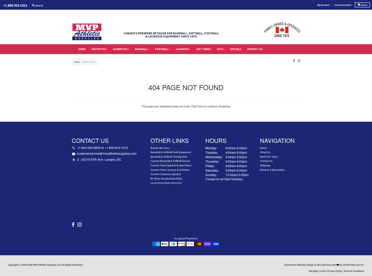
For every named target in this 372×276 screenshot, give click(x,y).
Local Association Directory (166, 183)
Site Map (313, 271)
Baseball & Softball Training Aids (169, 156)
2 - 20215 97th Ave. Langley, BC (99, 159)
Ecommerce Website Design (299, 264)
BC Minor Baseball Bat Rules (167, 178)
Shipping (265, 165)
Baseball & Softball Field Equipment (171, 152)
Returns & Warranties (272, 170)
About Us (265, 152)
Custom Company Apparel (166, 174)
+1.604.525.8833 (88, 147)
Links (323, 271)
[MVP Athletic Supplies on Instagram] (299, 61)
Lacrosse (182, 49)
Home (82, 49)
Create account (342, 4)
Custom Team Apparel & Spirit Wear (171, 165)
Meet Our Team (269, 156)
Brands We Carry (160, 148)
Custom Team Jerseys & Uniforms (170, 170)
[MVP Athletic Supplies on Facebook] (294, 61)
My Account (323, 4)
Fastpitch (98, 49)
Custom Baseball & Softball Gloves (170, 161)
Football (161, 49)
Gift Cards (203, 49)
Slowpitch (120, 49)
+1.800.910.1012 (116, 147)
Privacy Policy (334, 271)
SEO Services (324, 264)
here (200, 106)
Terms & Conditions (354, 271)
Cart (364, 4)
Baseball (141, 49)
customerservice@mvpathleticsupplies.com (107, 153)
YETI (219, 49)
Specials (235, 49)
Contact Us (255, 49)
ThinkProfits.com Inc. (353, 264)
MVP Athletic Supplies (44, 264)
